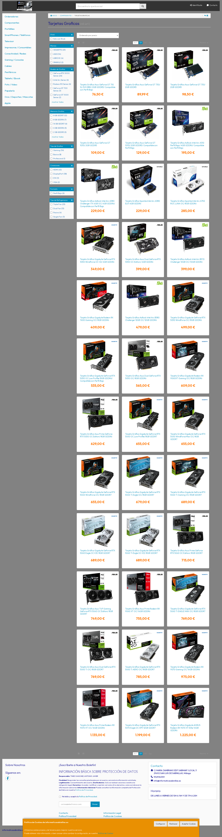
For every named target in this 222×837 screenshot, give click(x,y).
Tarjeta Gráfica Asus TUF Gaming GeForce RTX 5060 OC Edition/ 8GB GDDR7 (96, 611)
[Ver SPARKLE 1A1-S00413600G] (188, 181)
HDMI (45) (57, 170)
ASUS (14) (57, 54)
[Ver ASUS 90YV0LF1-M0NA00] (143, 588)
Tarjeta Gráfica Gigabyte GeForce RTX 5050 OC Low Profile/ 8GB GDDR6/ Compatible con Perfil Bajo (97, 378)
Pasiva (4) (57, 212)
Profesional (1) (59, 158)
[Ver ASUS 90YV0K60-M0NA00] (143, 239)
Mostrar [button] (203, 42)
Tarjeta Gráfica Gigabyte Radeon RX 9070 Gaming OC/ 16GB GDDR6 (187, 668)
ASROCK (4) (58, 58)
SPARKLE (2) (58, 62)
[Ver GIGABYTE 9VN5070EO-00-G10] (143, 705)
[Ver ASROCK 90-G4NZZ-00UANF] (188, 122)
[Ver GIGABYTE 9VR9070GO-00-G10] (188, 647)
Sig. (150, 42)
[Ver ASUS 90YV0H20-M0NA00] (188, 64)
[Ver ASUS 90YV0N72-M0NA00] (143, 355)
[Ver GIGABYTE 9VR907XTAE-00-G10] (188, 705)
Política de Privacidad (84, 790)
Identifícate (197, 5)
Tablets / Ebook (12, 78)
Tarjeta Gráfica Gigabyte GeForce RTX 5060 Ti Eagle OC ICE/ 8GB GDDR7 (142, 551)
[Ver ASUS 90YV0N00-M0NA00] (98, 588)
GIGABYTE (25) (59, 50)
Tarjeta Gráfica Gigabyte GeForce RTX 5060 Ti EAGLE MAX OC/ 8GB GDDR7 (187, 610)
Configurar (160, 824)
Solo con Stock (59, 39)
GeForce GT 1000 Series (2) (61, 96)
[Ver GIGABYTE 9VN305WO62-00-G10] (98, 239)
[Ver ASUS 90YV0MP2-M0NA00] (98, 647)
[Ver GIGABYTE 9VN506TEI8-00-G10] (143, 530)
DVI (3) (56, 178)
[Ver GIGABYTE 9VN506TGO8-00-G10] (188, 472)
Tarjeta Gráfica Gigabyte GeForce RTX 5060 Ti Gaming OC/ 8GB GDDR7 (187, 493)
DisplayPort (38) (60, 174)
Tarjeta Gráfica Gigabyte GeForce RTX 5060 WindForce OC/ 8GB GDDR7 (97, 493)
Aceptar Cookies (189, 824)
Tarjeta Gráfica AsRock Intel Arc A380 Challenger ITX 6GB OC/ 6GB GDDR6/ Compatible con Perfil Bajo (97, 203)
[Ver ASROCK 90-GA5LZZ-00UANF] (143, 297)
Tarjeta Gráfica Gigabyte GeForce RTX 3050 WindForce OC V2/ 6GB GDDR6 (97, 260)
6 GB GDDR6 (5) (60, 128)
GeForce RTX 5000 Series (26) (61, 74)
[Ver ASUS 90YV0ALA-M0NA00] (98, 64)
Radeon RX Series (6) (62, 84)
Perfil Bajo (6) (58, 193)
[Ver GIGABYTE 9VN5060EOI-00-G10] (98, 530)
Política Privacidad (67, 816)
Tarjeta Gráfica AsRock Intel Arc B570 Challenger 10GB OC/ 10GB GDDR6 (187, 260)
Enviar (95, 804)
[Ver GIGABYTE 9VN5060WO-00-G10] (98, 472)
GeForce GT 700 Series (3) (60, 89)
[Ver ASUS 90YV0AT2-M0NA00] (143, 122)
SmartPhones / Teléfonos (17, 35)
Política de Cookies (105, 833)
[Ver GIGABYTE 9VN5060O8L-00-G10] (143, 414)
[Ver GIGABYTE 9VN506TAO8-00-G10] (143, 647)
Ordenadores (11, 16)
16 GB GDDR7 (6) (60, 124)
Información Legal (112, 813)
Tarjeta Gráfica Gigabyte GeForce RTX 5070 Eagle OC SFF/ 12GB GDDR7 (142, 726)
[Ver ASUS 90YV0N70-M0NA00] (98, 414)
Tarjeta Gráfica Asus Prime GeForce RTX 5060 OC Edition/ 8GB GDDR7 (186, 551)
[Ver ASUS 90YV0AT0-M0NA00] (98, 122)
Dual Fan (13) (58, 208)
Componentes (12, 22)
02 (145, 42)
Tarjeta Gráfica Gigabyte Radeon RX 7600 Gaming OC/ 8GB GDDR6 (96, 318)
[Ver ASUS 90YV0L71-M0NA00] (98, 705)
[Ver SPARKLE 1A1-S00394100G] (143, 181)
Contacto (213, 5)
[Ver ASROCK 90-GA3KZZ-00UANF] (98, 181)
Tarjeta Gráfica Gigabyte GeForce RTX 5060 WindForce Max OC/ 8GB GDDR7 (187, 436)
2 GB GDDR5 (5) (59, 132)
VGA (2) (56, 182)
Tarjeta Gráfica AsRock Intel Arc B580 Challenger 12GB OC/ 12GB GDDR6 (142, 318)
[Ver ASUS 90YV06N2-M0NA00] (143, 64)
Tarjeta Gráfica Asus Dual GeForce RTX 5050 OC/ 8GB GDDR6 (143, 377)
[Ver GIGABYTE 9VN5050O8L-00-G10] (98, 355)
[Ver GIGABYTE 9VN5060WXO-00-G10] (188, 414)
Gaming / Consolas (14, 59)
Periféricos (10, 72)
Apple (8, 103)
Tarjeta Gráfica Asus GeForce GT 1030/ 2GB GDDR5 (95, 144)
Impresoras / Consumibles (18, 47)
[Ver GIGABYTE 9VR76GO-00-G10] (98, 297)
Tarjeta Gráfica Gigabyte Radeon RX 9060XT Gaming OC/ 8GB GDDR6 (187, 377)
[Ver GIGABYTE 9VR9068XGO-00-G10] (188, 355)
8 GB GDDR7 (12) (60, 115)
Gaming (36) (58, 150)
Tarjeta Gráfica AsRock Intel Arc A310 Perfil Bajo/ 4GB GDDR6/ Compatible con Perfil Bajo (187, 145)
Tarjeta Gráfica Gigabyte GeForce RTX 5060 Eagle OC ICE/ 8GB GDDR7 (97, 551)
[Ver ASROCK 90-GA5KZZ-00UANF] (188, 239)
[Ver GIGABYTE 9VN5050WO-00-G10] (188, 297)
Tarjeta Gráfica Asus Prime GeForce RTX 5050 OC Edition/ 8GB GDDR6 (96, 435)
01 (141, 42)
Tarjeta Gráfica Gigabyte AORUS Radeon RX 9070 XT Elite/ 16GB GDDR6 (185, 728)
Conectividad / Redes (15, 53)
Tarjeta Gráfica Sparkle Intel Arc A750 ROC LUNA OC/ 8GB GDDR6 (187, 202)
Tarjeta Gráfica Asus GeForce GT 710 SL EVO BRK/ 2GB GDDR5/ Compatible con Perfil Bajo (97, 87)
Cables (8, 66)
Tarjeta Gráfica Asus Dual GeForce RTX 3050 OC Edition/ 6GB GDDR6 (143, 260)
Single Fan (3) (59, 217)
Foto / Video (11, 84)
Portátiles (9, 28)
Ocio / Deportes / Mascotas (19, 96)
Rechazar (173, 824)
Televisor (9, 41)
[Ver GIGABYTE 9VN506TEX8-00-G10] (188, 588)
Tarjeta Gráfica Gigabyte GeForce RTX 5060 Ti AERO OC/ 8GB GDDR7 (142, 668)
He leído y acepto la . (79, 796)
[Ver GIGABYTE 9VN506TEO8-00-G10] (143, 472)
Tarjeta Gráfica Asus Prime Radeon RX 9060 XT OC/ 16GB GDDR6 (142, 610)
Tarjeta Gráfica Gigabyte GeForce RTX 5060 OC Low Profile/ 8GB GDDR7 (142, 435)
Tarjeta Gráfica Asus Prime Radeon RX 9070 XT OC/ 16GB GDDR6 (97, 726)
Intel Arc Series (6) (61, 80)
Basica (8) (57, 154)
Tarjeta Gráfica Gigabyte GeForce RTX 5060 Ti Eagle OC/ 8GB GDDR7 (142, 493)
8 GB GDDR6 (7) (59, 120)
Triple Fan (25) (59, 204)
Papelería (9, 90)
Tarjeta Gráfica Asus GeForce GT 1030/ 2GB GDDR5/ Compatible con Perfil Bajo (141, 145)
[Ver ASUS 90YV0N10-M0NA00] (188, 530)
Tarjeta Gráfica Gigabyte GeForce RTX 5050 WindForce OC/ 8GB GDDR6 (187, 318)
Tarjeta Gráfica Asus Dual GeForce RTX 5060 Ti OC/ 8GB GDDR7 (98, 668)
